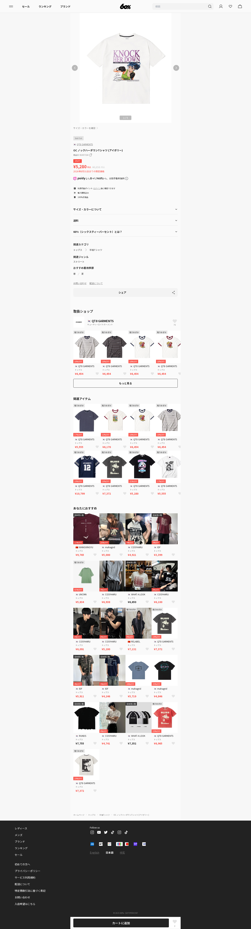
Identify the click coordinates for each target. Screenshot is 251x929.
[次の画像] (176, 68)
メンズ (18, 835)
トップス (77, 249)
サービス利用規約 (25, 877)
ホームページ (78, 814)
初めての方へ (22, 864)
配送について (96, 283)
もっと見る (125, 383)
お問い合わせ (80, 283)
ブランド (65, 6)
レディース (21, 828)
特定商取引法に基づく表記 (30, 890)
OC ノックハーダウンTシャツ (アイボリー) (131, 814)
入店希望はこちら (25, 904)
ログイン (97, 188)
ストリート (78, 261)
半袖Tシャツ (95, 249)
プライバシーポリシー (27, 871)
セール (26, 6)
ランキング (45, 6)
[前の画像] (75, 68)
